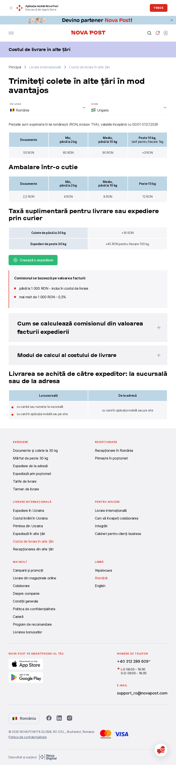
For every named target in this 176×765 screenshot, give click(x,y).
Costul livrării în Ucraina (30, 518)
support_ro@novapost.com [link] (142, 693)
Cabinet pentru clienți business (118, 534)
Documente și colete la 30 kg (35, 450)
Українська (103, 570)
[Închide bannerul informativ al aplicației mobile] (11, 8)
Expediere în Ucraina (28, 510)
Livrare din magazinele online (34, 578)
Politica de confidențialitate (34, 609)
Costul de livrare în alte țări (33, 541)
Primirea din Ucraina (28, 526)
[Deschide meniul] (11, 33)
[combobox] (47, 107)
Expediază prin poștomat (32, 473)
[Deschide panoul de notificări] (157, 33)
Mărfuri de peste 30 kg (30, 458)
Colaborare (21, 586)
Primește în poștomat (111, 458)
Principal (15, 67)
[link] (88, 20)
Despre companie (26, 593)
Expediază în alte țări (29, 534)
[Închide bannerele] (171, 20)
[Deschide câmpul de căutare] (149, 33)
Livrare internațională (111, 510)
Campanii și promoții (28, 570)
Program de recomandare (32, 624)
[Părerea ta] (161, 750)
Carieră (18, 616)
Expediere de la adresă (30, 466)
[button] (82, 327)
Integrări (101, 526)
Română (101, 578)
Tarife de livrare (24, 481)
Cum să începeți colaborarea (116, 518)
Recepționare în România (114, 450)
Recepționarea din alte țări (33, 549)
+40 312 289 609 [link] (133, 661)
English (100, 586)
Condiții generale (25, 601)
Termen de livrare (26, 489)
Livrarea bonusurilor (27, 632)
